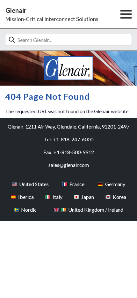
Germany (115, 184)
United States (33, 184)
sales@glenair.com (68, 165)
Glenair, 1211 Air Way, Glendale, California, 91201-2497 (68, 126)
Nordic (28, 210)
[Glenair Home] (68, 68)
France (76, 184)
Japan (87, 197)
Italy (57, 197)
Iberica (25, 197)
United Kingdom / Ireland (95, 210)
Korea (119, 197)
